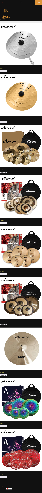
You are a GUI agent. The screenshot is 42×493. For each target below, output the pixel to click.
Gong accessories (5, 16)
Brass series (6, 11)
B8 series (5, 10)
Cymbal (3, 6)
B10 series (5, 9)
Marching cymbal (4, 13)
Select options (3, 70)
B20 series (5, 8)
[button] (21, 2)
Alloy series (6, 12)
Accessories (4, 18)
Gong (3, 15)
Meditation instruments (6, 17)
